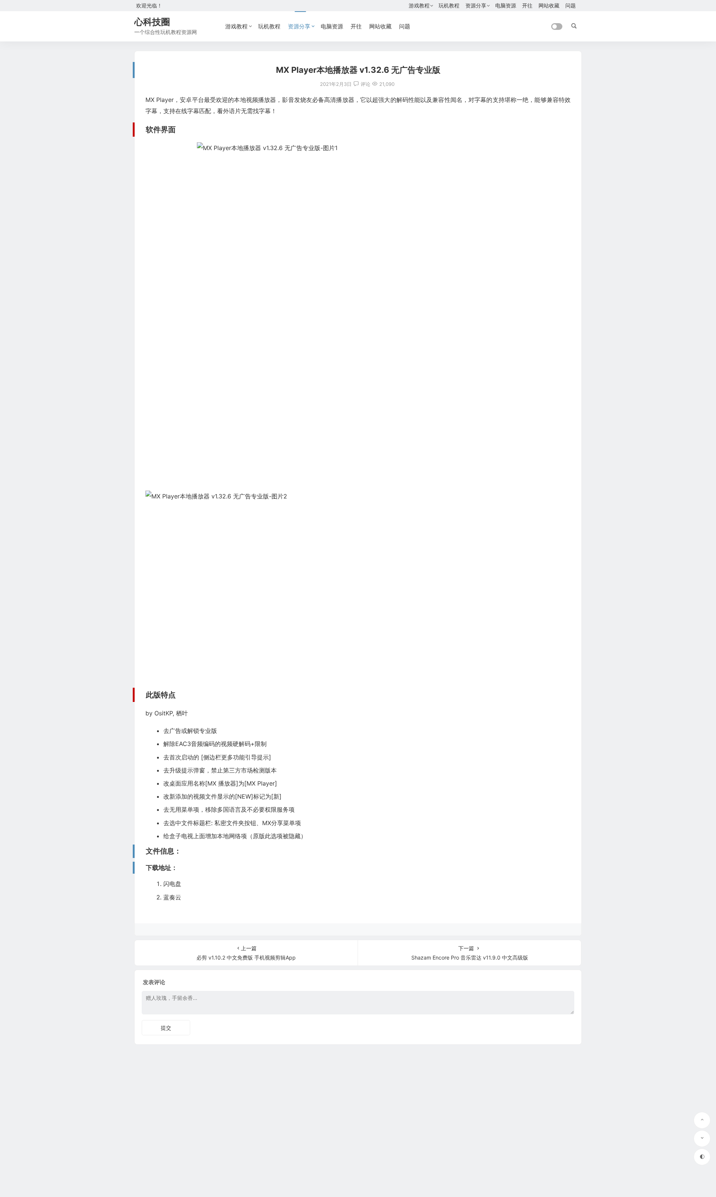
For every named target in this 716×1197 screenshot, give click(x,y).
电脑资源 (505, 5)
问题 (570, 5)
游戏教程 (419, 5)
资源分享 (475, 5)
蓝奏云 (172, 897)
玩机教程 (449, 5)
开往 (527, 5)
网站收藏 (548, 5)
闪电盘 (172, 883)
